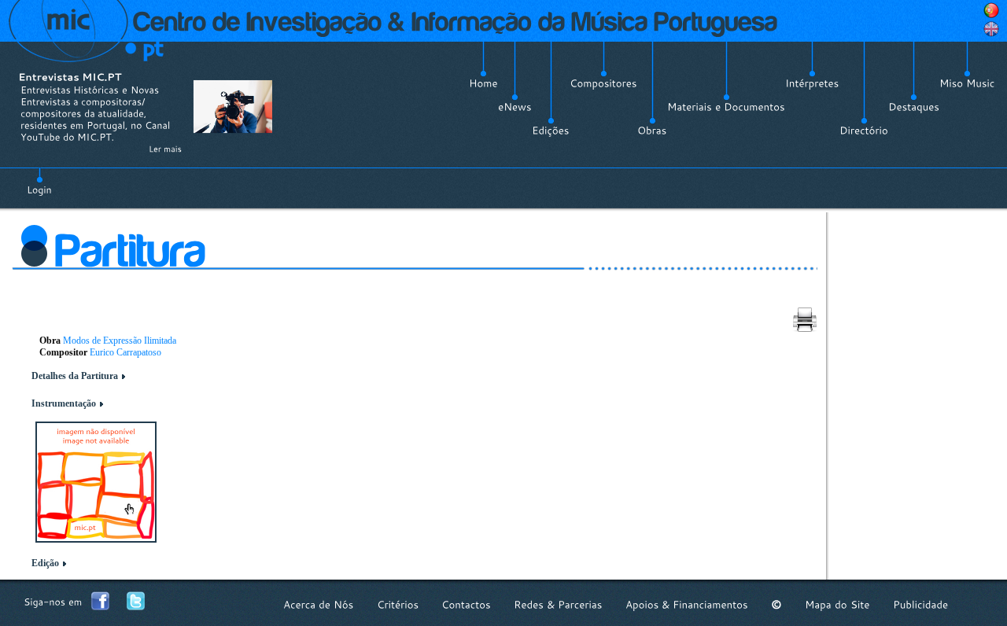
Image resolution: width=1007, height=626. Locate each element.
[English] (991, 29)
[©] (776, 604)
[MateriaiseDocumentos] (726, 107)
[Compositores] (603, 83)
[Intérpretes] (812, 83)
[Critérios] (398, 604)
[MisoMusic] (967, 83)
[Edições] (551, 130)
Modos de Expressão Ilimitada (119, 340)
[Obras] (652, 130)
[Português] (991, 10)
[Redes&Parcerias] (558, 604)
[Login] (39, 181)
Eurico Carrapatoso (125, 352)
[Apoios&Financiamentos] (686, 604)
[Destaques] (913, 107)
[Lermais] (165, 148)
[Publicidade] (920, 604)
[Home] (483, 83)
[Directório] (863, 130)
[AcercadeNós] (318, 604)
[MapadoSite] (837, 604)
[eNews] (515, 107)
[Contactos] (466, 604)
